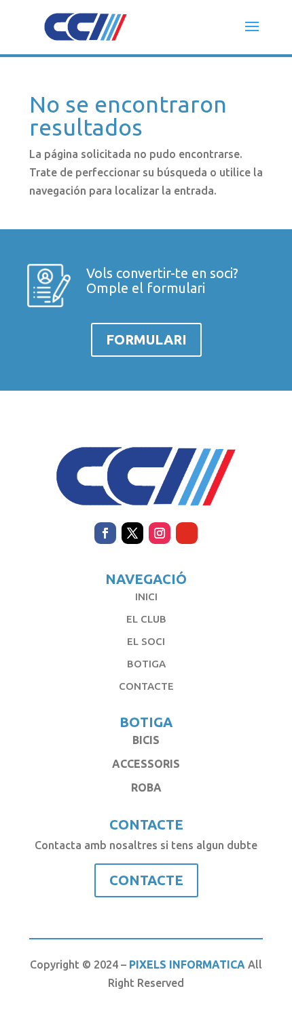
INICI (146, 596)
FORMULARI (146, 339)
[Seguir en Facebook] (105, 533)
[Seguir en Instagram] (159, 533)
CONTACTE (146, 686)
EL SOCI (146, 641)
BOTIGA (146, 663)
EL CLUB (146, 619)
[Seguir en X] (132, 533)
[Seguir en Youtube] (187, 533)
